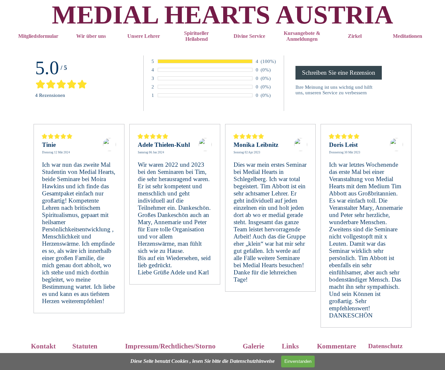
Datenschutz (385, 345)
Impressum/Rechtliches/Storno (170, 346)
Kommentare (336, 346)
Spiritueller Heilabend (196, 36)
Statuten (84, 346)
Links (290, 346)
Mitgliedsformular (38, 36)
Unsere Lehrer (143, 36)
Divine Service (249, 36)
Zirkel (355, 36)
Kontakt (43, 346)
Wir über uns (91, 36)
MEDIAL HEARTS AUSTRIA (222, 14)
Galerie (253, 346)
